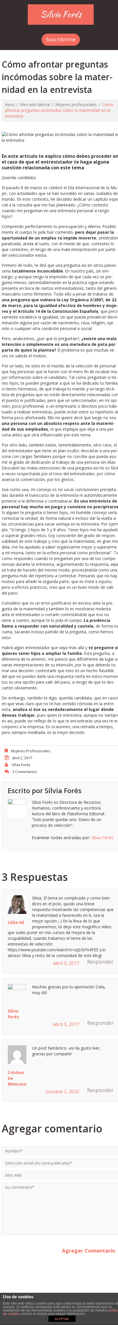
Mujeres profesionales (76, 104)
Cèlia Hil (16, 922)
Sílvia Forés (60, 14)
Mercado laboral (35, 104)
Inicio (10, 104)
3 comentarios (24, 771)
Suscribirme (61, 39)
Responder (100, 961)
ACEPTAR (62, 1319)
